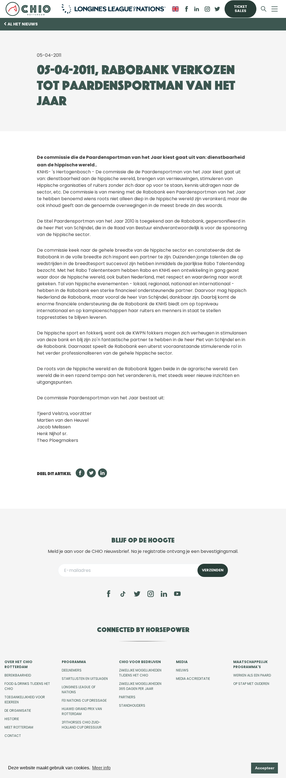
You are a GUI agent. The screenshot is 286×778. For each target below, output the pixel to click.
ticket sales (240, 8)
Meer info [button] (101, 767)
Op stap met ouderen (251, 683)
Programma (74, 661)
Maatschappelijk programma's (250, 664)
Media (182, 661)
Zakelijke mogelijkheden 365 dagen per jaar (140, 686)
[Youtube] (177, 593)
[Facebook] (108, 593)
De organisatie (17, 710)
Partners (127, 697)
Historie (11, 718)
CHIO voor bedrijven (140, 661)
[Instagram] (150, 593)
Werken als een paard (252, 675)
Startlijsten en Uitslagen (85, 678)
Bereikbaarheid (17, 675)
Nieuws (182, 670)
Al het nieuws (23, 24)
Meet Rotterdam (18, 727)
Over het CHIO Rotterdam (18, 664)
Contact (12, 735)
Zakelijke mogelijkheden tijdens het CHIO (140, 673)
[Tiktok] (123, 594)
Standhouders (132, 705)
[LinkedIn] (196, 9)
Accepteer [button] (264, 768)
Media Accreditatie (193, 678)
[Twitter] (137, 593)
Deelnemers (72, 670)
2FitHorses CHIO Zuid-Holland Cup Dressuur (82, 725)
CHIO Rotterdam (30, 9)
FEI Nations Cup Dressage (84, 700)
